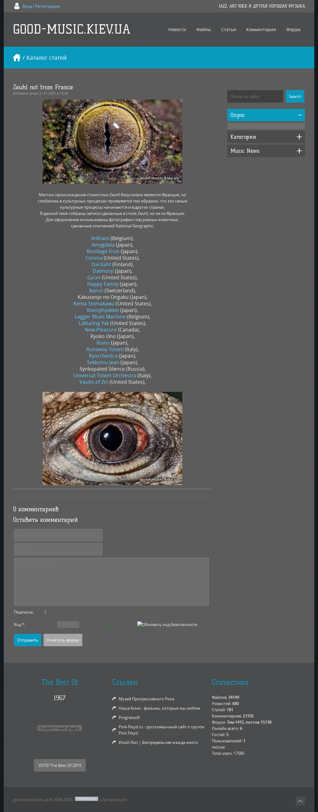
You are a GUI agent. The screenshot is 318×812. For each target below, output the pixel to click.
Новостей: (221, 703)
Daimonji (103, 270)
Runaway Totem (105, 349)
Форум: (219, 722)
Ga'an (94, 277)
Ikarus (96, 290)
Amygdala (103, 244)
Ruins (103, 342)
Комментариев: (227, 716)
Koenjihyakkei (103, 310)
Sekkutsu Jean (103, 362)
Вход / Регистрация (41, 6)
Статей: (219, 709)
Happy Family (103, 284)
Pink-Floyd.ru (131, 727)
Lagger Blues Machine (100, 316)
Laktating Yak (94, 323)
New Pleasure (101, 329)
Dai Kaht (101, 264)
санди (33, 93)
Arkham (100, 238)
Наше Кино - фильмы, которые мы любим (159, 708)
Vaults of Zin (94, 381)
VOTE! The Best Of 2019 (60, 765)
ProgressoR (129, 717)
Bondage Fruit (103, 251)
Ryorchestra (103, 355)
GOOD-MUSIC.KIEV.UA (71, 29)
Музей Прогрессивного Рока (146, 699)
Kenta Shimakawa (94, 303)
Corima (93, 257)
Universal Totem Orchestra (104, 375)
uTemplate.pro (113, 799)
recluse (218, 747)
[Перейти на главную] (16, 57)
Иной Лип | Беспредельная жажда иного (158, 742)
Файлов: (219, 697)
